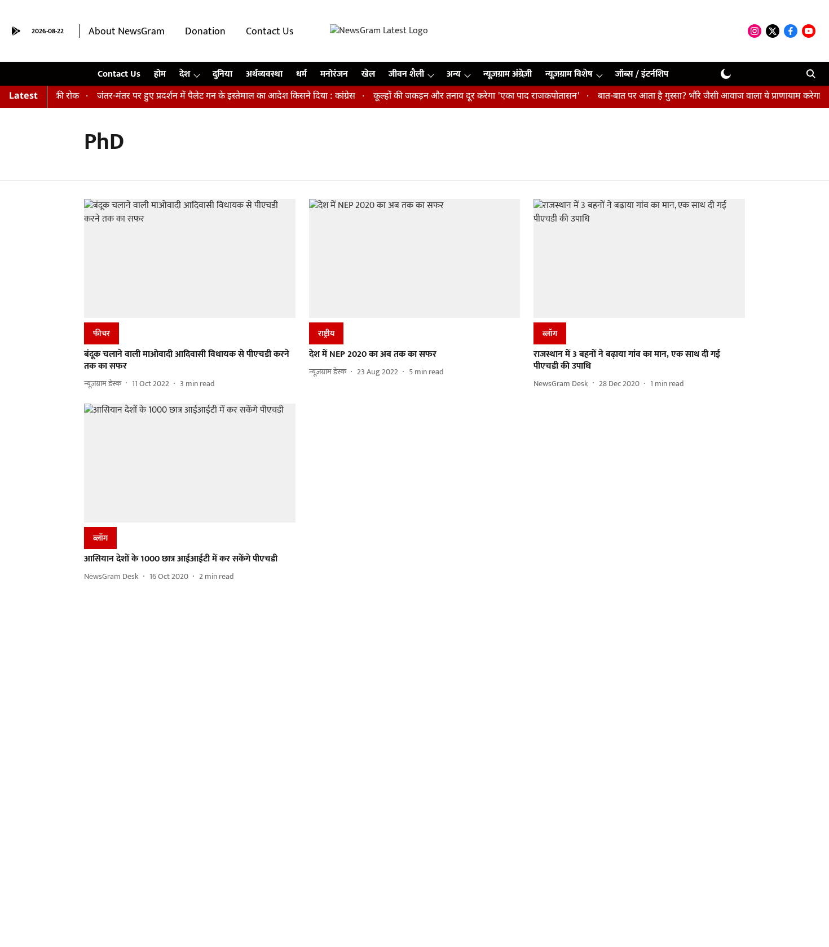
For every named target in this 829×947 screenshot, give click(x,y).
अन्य (454, 74)
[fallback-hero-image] (190, 258)
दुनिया (222, 74)
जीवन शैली (406, 74)
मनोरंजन (334, 74)
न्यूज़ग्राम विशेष (569, 74)
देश (184, 74)
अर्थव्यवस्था (264, 74)
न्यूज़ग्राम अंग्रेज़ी (507, 74)
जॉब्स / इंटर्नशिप (641, 74)
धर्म (301, 74)
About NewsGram (127, 31)
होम (160, 74)
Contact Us (269, 31)
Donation (205, 31)
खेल (368, 74)
